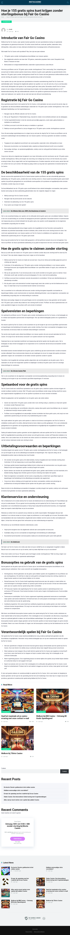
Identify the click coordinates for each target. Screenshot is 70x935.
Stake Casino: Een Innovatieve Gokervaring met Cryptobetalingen (25, 797)
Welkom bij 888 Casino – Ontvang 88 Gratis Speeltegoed (51, 717)
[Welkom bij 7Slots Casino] (17, 738)
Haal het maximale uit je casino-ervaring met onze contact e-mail (15, 717)
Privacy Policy (29, 931)
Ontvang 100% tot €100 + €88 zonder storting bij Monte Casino (17, 826)
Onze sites (35, 929)
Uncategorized (6, 21)
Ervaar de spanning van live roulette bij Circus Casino (21, 793)
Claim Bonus (18, 839)
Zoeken (3, 768)
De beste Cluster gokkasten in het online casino (19, 787)
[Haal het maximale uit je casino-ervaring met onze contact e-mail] (17, 701)
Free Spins (17, 821)
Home (2, 17)
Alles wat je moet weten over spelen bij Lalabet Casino (21, 800)
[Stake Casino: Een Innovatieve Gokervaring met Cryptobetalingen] (40, 886)
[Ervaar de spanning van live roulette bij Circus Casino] (5, 886)
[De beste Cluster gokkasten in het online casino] (5, 874)
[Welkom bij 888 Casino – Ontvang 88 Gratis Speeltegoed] (52, 701)
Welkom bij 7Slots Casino (11, 753)
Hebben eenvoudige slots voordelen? (16, 790)
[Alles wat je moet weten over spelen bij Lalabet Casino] (5, 897)
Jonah (10, 29)
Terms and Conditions (39, 931)
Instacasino (35, 2)
